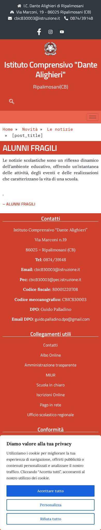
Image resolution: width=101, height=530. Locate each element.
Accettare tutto (50, 491)
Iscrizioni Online (51, 395)
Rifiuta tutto (50, 519)
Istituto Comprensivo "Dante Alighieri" (50, 69)
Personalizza (50, 505)
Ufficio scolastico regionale (50, 414)
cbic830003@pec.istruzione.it (55, 279)
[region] (50, 482)
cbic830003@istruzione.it (37, 18)
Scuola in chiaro (50, 385)
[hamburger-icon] (92, 117)
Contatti (50, 345)
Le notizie (60, 129)
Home (8, 129)
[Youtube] (62, 31)
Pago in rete (50, 405)
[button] (9, 101)
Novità (30, 129)
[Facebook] (39, 31)
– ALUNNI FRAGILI (19, 204)
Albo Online (50, 355)
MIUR (50, 375)
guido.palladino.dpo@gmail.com (62, 319)
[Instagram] (50, 31)
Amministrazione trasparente (50, 365)
